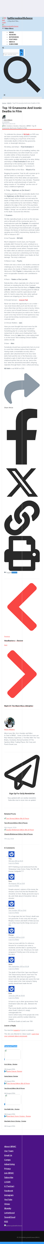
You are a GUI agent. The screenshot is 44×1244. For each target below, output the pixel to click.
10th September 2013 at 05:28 (19, 966)
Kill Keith (27, 134)
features (14, 572)
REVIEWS (12, 35)
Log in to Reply (14, 863)
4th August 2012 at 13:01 (17, 883)
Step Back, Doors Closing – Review (15, 1121)
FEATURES (13, 39)
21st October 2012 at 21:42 (17, 910)
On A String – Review (10, 1064)
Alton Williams (8, 120)
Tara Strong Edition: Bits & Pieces (16, 823)
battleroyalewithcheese (20, 18)
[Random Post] (3, 48)
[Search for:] (13, 54)
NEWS (11, 32)
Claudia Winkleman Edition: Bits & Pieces (18, 834)
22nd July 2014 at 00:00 (17, 995)
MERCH (12, 42)
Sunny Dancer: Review (11, 1076)
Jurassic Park (23, 300)
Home (4, 103)
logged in (16, 1030)
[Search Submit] (21, 52)
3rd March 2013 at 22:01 (16, 937)
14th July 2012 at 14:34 (16, 861)
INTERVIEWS (14, 37)
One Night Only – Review (11, 1109)
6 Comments (5, 122)
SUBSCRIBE (13, 44)
